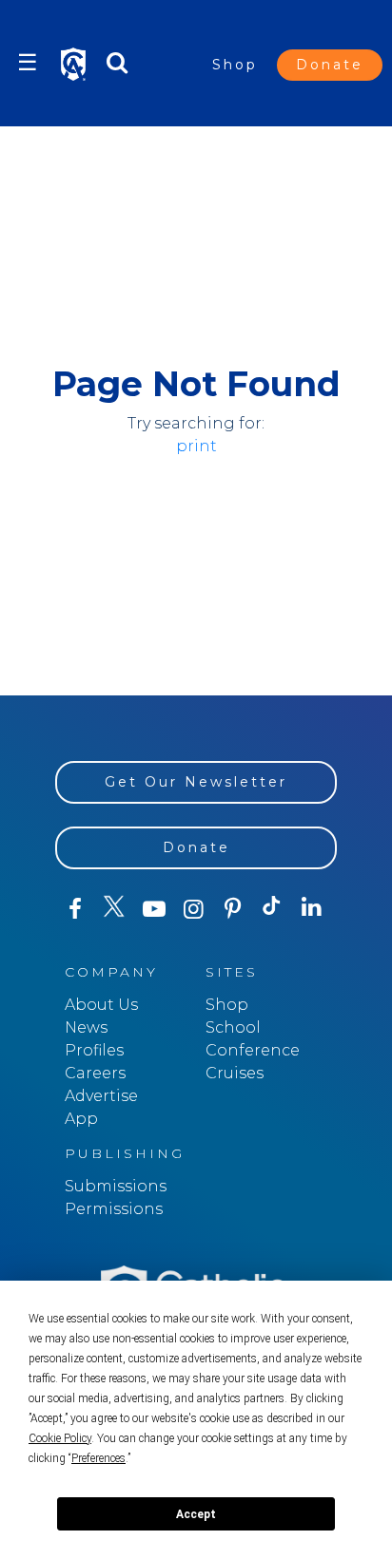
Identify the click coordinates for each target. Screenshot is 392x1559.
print (196, 446)
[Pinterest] (232, 909)
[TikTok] (271, 909)
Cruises (235, 1073)
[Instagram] (192, 909)
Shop (235, 64)
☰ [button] (27, 62)
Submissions (116, 1186)
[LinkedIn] (311, 908)
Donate (329, 64)
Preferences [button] (98, 1458)
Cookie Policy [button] (60, 1438)
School (233, 1027)
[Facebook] (74, 909)
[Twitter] (113, 909)
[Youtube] (153, 909)
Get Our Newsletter (196, 781)
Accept (196, 1514)
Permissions (114, 1209)
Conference (253, 1050)
